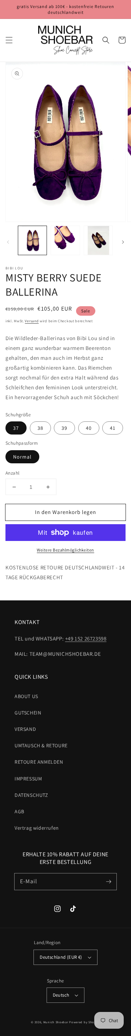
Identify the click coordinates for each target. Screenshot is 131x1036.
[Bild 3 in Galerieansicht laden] (98, 240)
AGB (19, 811)
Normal (22, 456)
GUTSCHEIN (28, 712)
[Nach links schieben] (8, 242)
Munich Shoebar (55, 1022)
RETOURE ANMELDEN (39, 762)
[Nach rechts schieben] (123, 242)
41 (112, 428)
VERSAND (25, 729)
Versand (32, 321)
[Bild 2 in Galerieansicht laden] (65, 240)
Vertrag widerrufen (37, 828)
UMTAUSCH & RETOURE (41, 745)
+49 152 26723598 (86, 638)
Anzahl (12, 473)
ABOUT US (26, 696)
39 (64, 428)
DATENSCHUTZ (31, 795)
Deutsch (61, 995)
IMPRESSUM (28, 778)
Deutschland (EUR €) (61, 957)
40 (89, 428)
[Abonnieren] (108, 881)
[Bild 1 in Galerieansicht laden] (32, 240)
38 (40, 428)
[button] (9, 40)
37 (16, 428)
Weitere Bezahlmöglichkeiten (65, 550)
